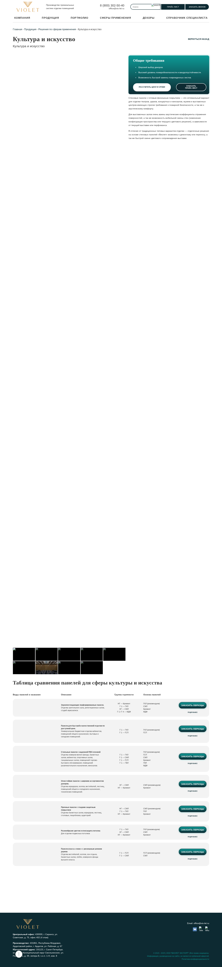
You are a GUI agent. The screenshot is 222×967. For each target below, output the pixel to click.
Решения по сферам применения (57, 29)
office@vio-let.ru (116, 8)
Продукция (50, 18)
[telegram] (201, 929)
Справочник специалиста (187, 18)
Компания (22, 18)
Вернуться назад (198, 39)
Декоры (149, 18)
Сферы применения (115, 18)
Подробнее (193, 712)
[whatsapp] (207, 929)
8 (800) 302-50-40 (112, 5)
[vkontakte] (195, 929)
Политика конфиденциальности (195, 959)
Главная (17, 29)
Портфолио (79, 18)
